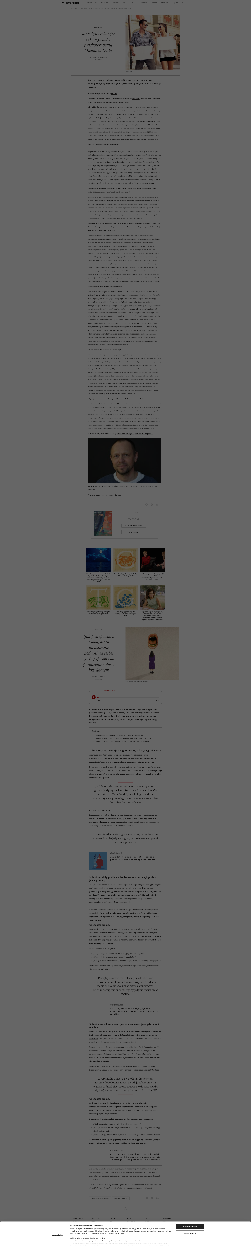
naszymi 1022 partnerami (85, 1228)
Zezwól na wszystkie (190, 1227)
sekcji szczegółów (152, 1246)
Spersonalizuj (189, 1233)
